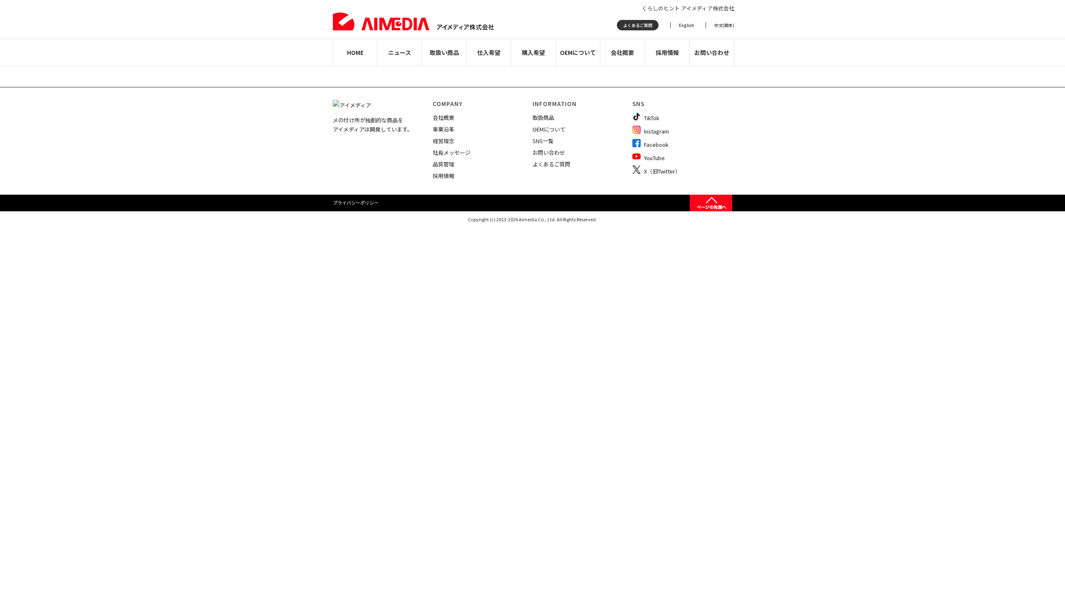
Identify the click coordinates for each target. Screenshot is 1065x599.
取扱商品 (543, 117)
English (686, 25)
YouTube (654, 158)
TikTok (651, 118)
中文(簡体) (724, 25)
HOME (355, 52)
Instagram (656, 131)
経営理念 (443, 141)
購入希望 (533, 52)
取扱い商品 (444, 52)
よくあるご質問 (637, 25)
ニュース (399, 52)
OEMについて (578, 52)
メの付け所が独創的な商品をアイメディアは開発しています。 (373, 124)
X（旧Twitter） (662, 171)
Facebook (656, 145)
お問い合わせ (711, 52)
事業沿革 (443, 129)
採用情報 (667, 52)
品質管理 (443, 164)
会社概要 (622, 52)
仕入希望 (488, 52)
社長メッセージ (452, 152)
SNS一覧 (543, 141)
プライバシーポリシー (356, 202)
